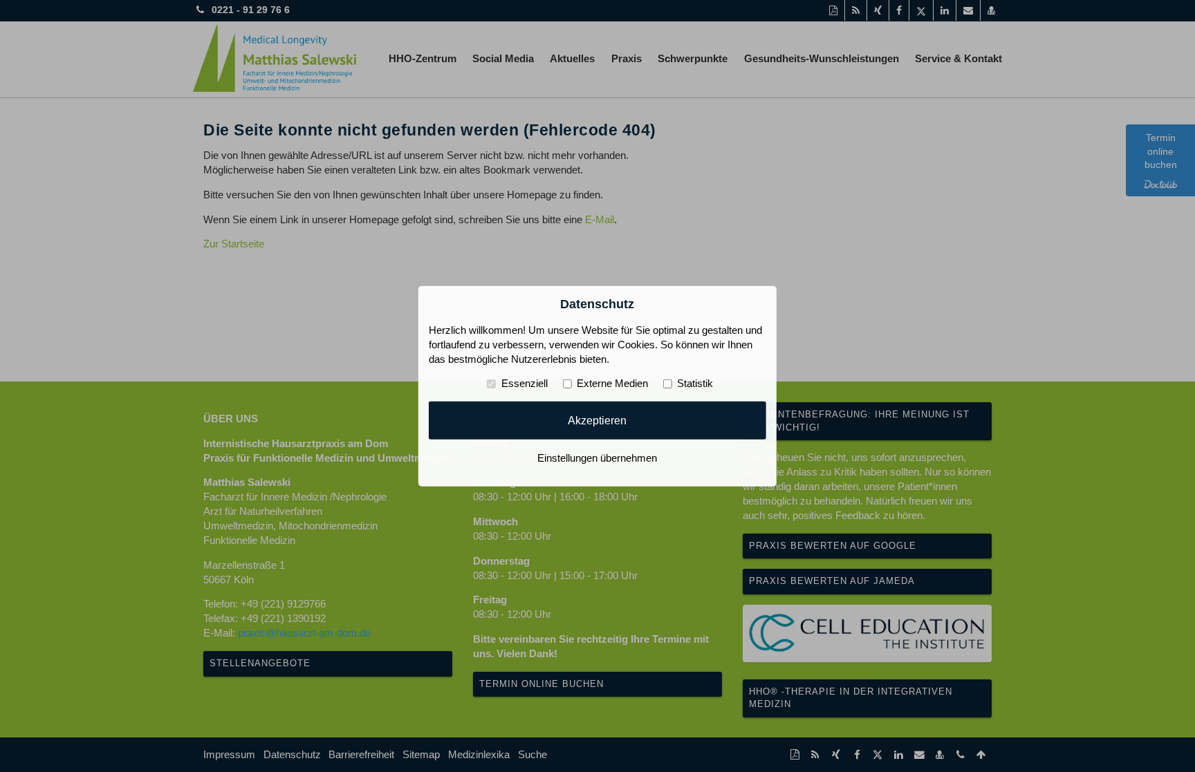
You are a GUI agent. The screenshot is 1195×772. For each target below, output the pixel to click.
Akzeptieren (597, 420)
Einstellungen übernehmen (597, 458)
